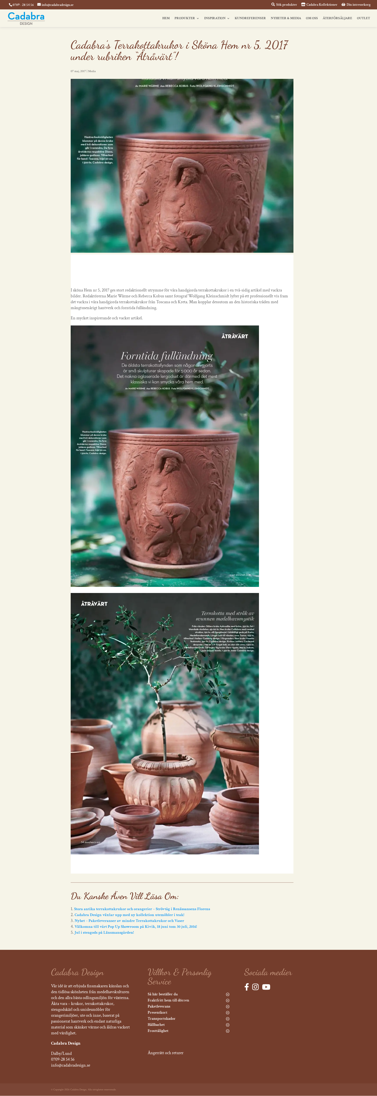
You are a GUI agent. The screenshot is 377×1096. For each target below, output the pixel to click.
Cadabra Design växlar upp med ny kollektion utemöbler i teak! (129, 914)
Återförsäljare (337, 18)
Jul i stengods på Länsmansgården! (104, 932)
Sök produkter (286, 5)
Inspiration (215, 18)
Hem (166, 18)
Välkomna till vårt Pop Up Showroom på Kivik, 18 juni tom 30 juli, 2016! (136, 926)
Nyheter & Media (286, 18)
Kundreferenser (250, 18)
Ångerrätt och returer (165, 1053)
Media (92, 71)
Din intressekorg (358, 5)
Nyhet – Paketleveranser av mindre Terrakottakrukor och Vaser (129, 920)
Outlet (363, 18)
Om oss (312, 18)
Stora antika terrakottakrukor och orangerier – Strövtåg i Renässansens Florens (142, 908)
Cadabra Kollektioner (322, 5)
